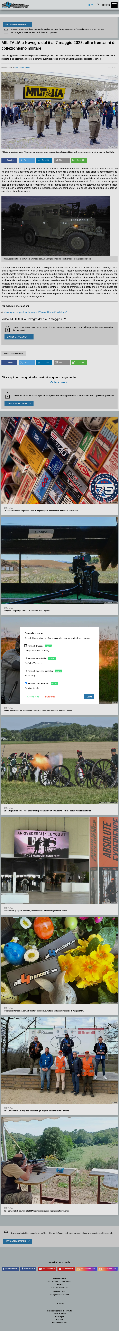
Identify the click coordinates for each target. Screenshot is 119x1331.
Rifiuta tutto (49, 697)
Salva (89, 697)
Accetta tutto (33, 697)
